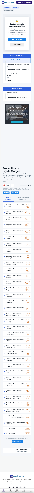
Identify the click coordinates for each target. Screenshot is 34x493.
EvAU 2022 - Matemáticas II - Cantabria (14, 269)
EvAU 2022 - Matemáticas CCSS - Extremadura (15, 333)
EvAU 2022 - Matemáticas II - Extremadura (14, 244)
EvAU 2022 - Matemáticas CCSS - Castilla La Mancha (15, 353)
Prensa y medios (27, 479)
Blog (13, 479)
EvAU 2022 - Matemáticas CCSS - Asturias (15, 372)
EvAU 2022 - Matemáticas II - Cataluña (14, 250)
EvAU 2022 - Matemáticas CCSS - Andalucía (15, 384)
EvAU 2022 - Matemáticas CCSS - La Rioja (15, 321)
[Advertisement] (17, 144)
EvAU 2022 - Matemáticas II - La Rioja (15, 231)
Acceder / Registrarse (24, 2)
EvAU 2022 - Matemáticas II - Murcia (14, 218)
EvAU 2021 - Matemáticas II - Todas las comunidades (14, 391)
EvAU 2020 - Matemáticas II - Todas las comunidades (14, 404)
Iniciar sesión (17, 44)
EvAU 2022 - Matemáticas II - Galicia (14, 238)
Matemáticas (7, 7)
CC (8, 185)
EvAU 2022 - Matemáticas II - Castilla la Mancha (14, 263)
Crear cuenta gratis (17, 39)
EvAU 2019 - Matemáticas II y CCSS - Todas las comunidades (15, 416)
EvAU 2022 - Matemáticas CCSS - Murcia (15, 308)
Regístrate (6, 192)
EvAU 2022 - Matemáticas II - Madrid (14, 225)
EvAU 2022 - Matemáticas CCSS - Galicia (15, 327)
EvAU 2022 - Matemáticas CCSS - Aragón (15, 378)
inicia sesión (15, 192)
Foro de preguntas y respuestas (23, 198)
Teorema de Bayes (21, 450)
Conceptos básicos (17, 56)
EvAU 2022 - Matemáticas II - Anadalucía (14, 295)
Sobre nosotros (6, 479)
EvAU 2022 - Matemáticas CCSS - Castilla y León (15, 346)
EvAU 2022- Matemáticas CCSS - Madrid (15, 206)
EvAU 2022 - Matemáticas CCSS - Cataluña (15, 340)
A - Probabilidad (10, 428)
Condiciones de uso (22, 482)
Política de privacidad (15, 484)
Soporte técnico (11, 482)
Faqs (23, 484)
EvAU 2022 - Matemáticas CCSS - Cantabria (15, 359)
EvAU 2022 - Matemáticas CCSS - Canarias (15, 365)
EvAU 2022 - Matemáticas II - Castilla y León (14, 257)
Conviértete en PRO (17, 441)
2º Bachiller (15, 7)
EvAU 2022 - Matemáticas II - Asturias (14, 282)
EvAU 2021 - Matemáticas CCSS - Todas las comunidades (15, 397)
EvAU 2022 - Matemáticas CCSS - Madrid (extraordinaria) (15, 314)
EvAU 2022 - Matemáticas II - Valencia (14, 212)
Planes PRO (19, 479)
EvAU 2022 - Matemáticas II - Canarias (14, 276)
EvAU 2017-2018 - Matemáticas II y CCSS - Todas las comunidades (15, 423)
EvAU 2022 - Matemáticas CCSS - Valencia (15, 301)
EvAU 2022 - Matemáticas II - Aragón (14, 289)
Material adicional (8, 198)
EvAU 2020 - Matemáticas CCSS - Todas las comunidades (15, 410)
